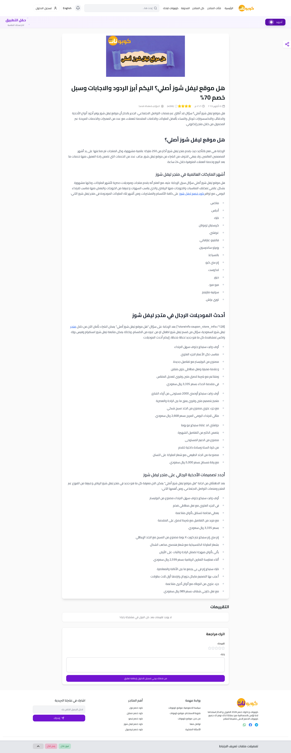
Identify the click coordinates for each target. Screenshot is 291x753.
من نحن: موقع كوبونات (189, 718)
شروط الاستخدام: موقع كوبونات (185, 713)
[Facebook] (250, 724)
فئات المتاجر (214, 8)
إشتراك (57, 718)
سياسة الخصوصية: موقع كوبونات (184, 708)
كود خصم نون (136, 708)
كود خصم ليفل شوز (192, 193)
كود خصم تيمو (135, 718)
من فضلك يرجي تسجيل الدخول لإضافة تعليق (145, 678)
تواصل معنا (195, 724)
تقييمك (221, 643)
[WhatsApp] (244, 724)
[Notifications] (78, 8)
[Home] (232, 703)
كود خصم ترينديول (134, 729)
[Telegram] (256, 724)
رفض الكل (51, 746)
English (67, 8)
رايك (223, 654)
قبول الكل (65, 746)
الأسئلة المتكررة (193, 729)
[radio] (189, 106)
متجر (73, 326)
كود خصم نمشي (135, 713)
